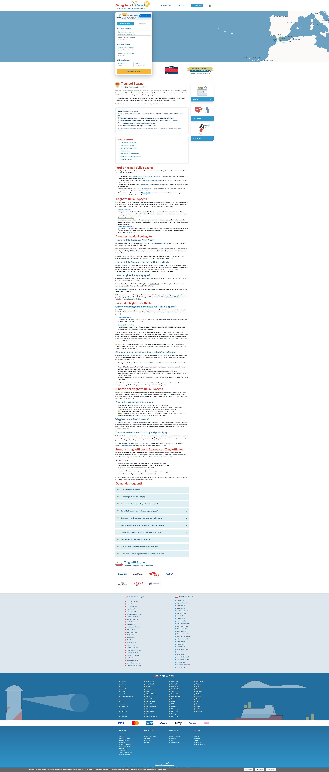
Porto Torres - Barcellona (125, 226)
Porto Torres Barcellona (134, 650)
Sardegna (199, 691)
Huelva (146, 184)
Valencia (141, 176)
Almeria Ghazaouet (182, 610)
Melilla (148, 193)
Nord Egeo (174, 711)
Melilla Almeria (131, 622)
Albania (123, 681)
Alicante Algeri (181, 605)
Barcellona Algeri (182, 621)
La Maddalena (175, 694)
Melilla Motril (131, 624)
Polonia (198, 684)
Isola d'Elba (149, 699)
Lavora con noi (148, 740)
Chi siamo (121, 734)
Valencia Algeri (181, 662)
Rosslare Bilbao (131, 658)
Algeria (166, 243)
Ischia (148, 696)
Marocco (159, 243)
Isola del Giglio (150, 701)
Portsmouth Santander (133, 655)
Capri (123, 686)
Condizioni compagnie (125, 744)
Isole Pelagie (175, 686)
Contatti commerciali (124, 738)
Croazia (124, 701)
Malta (173, 704)
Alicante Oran (181, 608)
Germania (124, 716)
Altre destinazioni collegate (128, 148)
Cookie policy (122, 750)
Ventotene (199, 711)
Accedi (146, 734)
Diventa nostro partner (150, 736)
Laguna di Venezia (176, 696)
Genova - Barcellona (124, 209)
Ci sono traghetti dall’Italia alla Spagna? (134, 497)
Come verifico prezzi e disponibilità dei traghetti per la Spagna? (142, 554)
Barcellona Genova (182, 626)
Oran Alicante (131, 637)
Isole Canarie (150, 714)
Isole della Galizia (151, 716)
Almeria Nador (181, 616)
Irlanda (148, 691)
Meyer (171, 740)
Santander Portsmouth (183, 659)
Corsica (124, 694)
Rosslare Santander (132, 660)
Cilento (124, 691)
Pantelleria (199, 681)
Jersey (173, 691)
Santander (148, 188)
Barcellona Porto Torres (184, 634)
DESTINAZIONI (167, 676)
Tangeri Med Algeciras (133, 663)
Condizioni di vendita (124, 740)
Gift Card (146, 742)
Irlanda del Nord (151, 694)
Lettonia (173, 699)
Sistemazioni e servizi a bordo (129, 154)
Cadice (142, 184)
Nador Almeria (131, 629)
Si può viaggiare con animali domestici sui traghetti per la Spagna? (143, 525)
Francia (124, 714)
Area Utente (198, 5)
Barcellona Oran (182, 631)
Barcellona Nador (182, 628)
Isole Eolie (174, 684)
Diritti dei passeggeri (124, 754)
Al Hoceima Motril (132, 601)
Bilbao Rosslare (181, 641)
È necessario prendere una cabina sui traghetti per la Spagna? (141, 518)
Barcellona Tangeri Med (184, 636)
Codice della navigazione (125, 752)
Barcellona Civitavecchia (184, 623)
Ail (170, 734)
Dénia (146, 176)
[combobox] (134, 34)
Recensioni (197, 734)
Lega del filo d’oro (174, 742)
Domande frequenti (126, 159)
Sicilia (198, 694)
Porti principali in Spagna (128, 143)
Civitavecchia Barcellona (134, 614)
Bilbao (143, 188)
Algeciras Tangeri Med (183, 603)
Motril (160, 180)
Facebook (196, 736)
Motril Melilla (181, 652)
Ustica (198, 709)
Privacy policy (122, 748)
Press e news (197, 742)
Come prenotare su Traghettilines (130, 156)
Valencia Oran (181, 667)
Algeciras (145, 180)
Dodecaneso (125, 706)
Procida (198, 689)
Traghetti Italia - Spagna (127, 145)
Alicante (151, 176)
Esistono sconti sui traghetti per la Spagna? (135, 539)
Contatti (121, 736)
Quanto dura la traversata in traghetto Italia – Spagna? (139, 504)
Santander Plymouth (183, 657)
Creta (123, 699)
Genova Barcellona (132, 616)
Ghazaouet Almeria (132, 619)
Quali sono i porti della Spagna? (131, 489)
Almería (155, 180)
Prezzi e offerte (125, 151)
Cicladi (124, 689)
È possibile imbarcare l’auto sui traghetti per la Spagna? (139, 511)
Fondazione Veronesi (174, 736)
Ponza (198, 686)
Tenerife (198, 704)
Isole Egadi (174, 681)
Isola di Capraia (151, 704)
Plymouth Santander (133, 647)
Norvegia (174, 714)
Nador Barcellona (132, 632)
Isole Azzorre (150, 709)
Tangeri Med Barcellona (134, 665)
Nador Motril (131, 634)
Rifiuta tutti (259, 769)
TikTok (196, 740)
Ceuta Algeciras (131, 611)
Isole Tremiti (175, 689)
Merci (183, 5)
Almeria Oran (181, 618)
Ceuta (144, 193)
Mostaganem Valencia (133, 627)
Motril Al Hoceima (182, 649)
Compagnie (122, 742)
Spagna (198, 696)
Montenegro (175, 709)
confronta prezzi (134, 71)
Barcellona (135, 176)
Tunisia (198, 706)
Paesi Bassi (174, 716)
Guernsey (149, 689)
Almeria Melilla (181, 613)
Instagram (197, 738)
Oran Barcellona (131, 642)
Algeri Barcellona (132, 606)
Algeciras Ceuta (181, 600)
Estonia (124, 709)
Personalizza (271, 769)
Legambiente (172, 738)
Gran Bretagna (150, 681)
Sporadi (198, 699)
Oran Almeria (131, 640)
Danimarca (125, 704)
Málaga (150, 180)
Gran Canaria (150, 684)
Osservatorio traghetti (200, 744)
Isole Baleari (150, 711)
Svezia (198, 701)
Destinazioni (167, 5)
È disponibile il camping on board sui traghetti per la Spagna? (141, 532)
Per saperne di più (161, 769)
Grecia (148, 686)
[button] (211, 5)
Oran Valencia (131, 645)
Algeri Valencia (131, 609)
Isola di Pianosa (151, 706)
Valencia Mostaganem (183, 664)
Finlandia (124, 711)
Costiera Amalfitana (127, 696)
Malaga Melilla (181, 644)
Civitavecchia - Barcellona (126, 218)
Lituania (173, 701)
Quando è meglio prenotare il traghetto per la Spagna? (139, 546)
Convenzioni (147, 738)
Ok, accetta (248, 769)
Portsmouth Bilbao (132, 652)
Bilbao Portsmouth (182, 639)
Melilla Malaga (181, 646)
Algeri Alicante (131, 604)
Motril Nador (181, 654)
